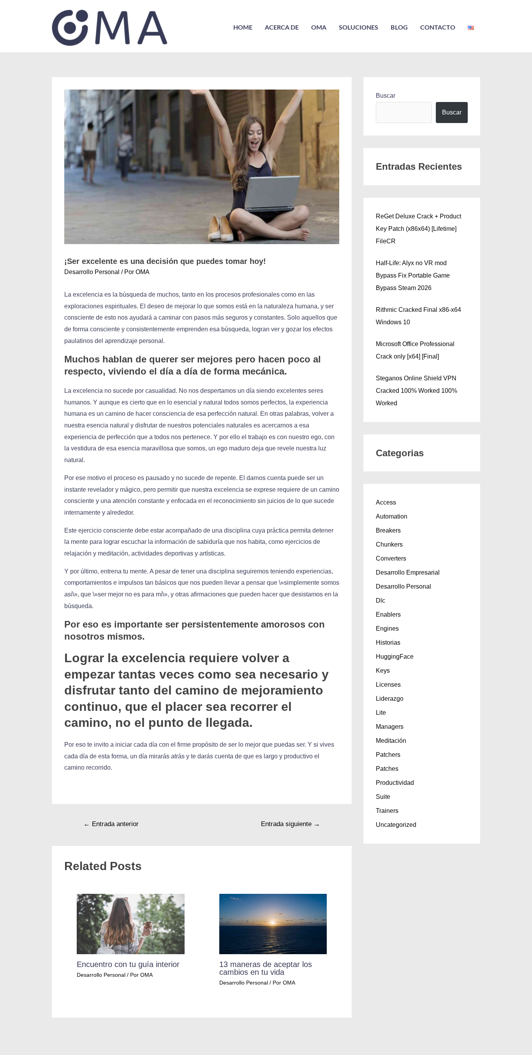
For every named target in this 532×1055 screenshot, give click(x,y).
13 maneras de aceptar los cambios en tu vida (265, 968)
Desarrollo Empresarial (408, 572)
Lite (381, 712)
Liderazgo (389, 698)
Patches (387, 768)
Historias (388, 642)
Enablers (388, 614)
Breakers (388, 530)
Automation (391, 516)
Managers (389, 726)
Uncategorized (396, 824)
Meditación (391, 740)
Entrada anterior (111, 824)
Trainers (387, 810)
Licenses (388, 684)
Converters (391, 558)
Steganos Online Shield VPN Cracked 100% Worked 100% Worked (416, 390)
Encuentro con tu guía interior (128, 964)
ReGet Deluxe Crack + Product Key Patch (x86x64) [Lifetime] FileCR (418, 228)
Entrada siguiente (290, 824)
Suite (383, 796)
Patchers (388, 754)
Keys (383, 670)
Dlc (380, 600)
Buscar (385, 95)
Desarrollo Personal (92, 272)
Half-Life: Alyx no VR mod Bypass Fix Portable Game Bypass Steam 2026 (413, 275)
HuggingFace (395, 656)
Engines (387, 628)
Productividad (395, 782)
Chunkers (389, 544)
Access (386, 502)
